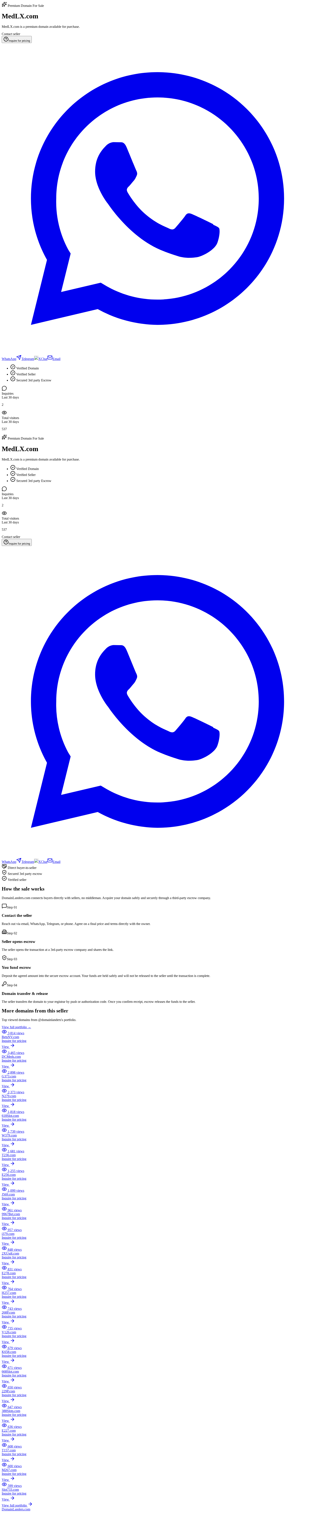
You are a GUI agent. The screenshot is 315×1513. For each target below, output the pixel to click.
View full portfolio (15, 1505)
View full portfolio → (16, 1027)
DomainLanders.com (16, 1509)
